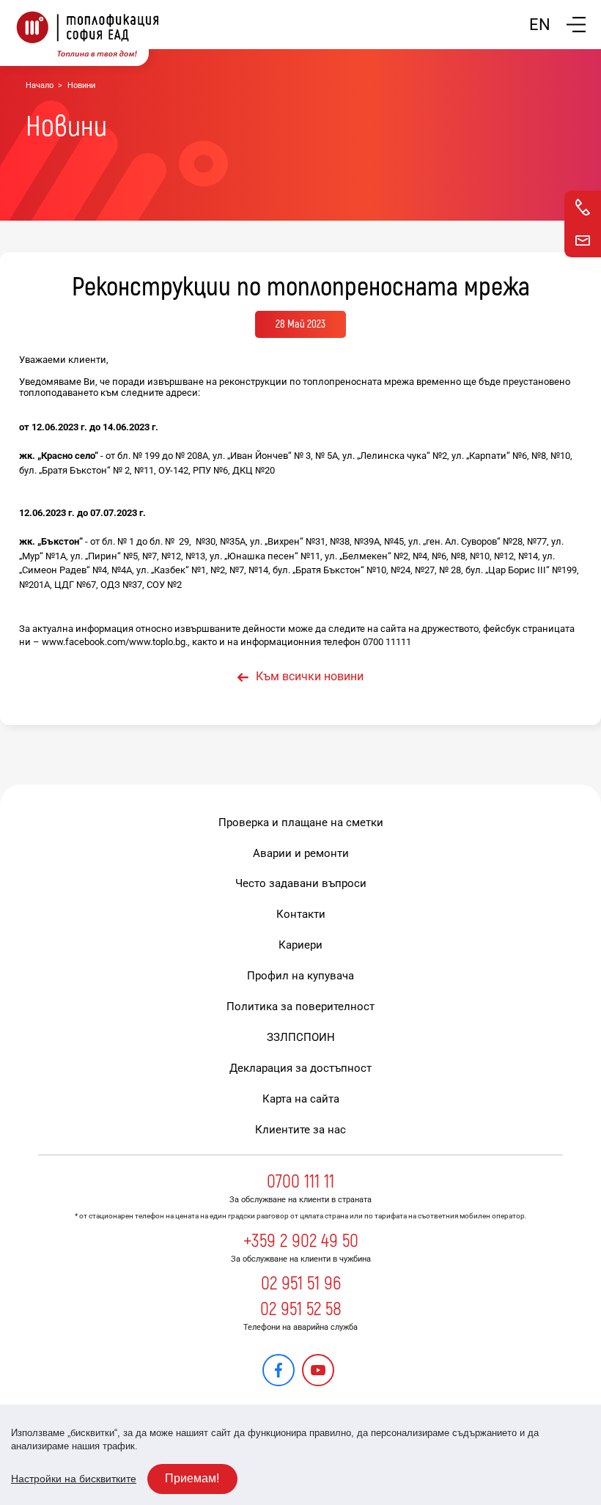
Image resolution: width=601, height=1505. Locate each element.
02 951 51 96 (301, 1283)
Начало (40, 85)
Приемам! (192, 1478)
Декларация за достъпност (300, 1068)
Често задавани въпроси (300, 883)
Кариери (300, 945)
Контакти (300, 914)
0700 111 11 (300, 1181)
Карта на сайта (300, 1098)
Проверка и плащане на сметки (300, 822)
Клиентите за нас (300, 1129)
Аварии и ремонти (301, 853)
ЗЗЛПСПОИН (301, 1037)
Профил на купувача (300, 975)
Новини (81, 85)
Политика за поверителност (300, 1006)
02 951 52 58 (301, 1309)
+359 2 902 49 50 (300, 1241)
